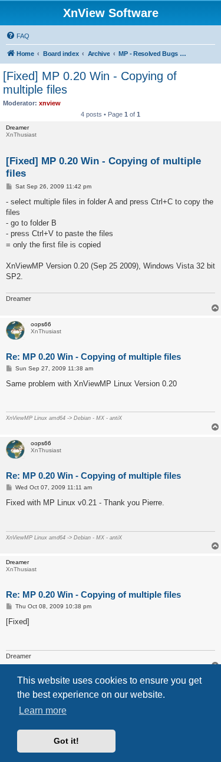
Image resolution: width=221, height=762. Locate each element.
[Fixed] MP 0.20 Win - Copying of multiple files (90, 82)
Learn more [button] (43, 710)
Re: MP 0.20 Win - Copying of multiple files (93, 357)
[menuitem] (17, 36)
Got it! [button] (66, 741)
